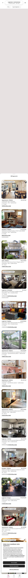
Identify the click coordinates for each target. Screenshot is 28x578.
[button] (6, 206)
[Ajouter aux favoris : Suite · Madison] (25, 242)
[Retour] (3, 2)
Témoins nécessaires (14, 566)
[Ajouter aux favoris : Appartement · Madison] (25, 182)
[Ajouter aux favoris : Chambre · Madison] (25, 540)
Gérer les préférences (14, 569)
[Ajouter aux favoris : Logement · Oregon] (25, 479)
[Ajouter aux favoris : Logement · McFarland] (25, 272)
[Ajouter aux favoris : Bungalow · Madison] (25, 450)
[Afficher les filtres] (25, 2)
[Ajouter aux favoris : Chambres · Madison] (25, 211)
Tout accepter (14, 562)
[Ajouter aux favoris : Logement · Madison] (25, 303)
